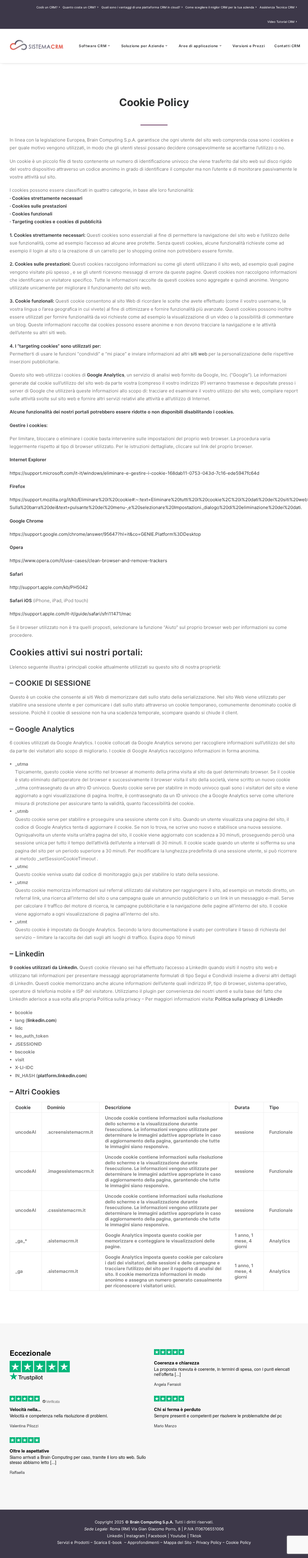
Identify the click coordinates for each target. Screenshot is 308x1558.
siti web (199, 354)
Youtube (178, 1535)
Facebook (157, 1535)
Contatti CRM (287, 46)
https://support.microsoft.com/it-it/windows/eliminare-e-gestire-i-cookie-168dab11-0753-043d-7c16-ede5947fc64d (134, 473)
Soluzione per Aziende (142, 46)
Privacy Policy (208, 1542)
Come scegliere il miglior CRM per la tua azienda (219, 7)
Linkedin (115, 1535)
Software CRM (92, 46)
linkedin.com (41, 1020)
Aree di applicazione (198, 46)
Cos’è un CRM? (46, 7)
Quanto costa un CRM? (79, 7)
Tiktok (195, 1535)
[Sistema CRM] (37, 46)
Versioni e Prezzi (249, 46)
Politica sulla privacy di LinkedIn (249, 999)
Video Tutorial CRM (280, 21)
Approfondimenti (143, 1542)
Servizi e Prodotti (73, 1542)
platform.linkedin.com (61, 1075)
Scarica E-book (108, 1542)
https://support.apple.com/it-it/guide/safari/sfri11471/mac (70, 614)
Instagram (135, 1535)
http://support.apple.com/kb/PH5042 (49, 587)
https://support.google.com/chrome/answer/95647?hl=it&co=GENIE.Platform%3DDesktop (105, 534)
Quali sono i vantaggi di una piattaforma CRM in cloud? (140, 7)
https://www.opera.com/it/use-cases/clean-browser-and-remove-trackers (88, 560)
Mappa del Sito (178, 1542)
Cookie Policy (238, 1542)
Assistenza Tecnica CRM (277, 7)
